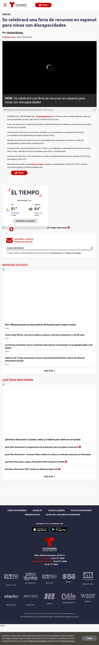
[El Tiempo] (25, 195)
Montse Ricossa (15, 32)
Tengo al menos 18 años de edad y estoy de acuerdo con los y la (44, 253)
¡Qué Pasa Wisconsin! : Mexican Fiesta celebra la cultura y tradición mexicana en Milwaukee (48, 454)
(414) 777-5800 (60, 561)
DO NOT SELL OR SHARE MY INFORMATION (63, 514)
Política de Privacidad (73, 253)
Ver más (49, 370)
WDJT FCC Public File (26, 616)
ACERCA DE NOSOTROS (16, 510)
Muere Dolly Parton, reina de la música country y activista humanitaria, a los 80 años (45, 334)
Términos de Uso (57, 253)
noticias (6, 14)
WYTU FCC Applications (39, 616)
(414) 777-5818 (57, 558)
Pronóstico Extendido (25, 221)
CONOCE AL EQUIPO (56, 510)
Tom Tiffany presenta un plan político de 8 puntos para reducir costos (40, 324)
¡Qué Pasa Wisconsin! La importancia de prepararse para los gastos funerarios (42, 447)
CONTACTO (37, 510)
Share (45, 5)
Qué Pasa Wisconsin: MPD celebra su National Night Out (31, 469)
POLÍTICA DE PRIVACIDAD (81, 510)
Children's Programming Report (63, 616)
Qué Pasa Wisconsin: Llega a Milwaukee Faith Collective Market (35, 461)
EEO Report (50, 616)
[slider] (13, 86)
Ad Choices (75, 616)
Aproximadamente (43, 116)
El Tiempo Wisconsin (57, 227)
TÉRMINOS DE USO (32, 514)
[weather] (7, 209)
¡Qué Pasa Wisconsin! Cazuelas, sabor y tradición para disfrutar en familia (42, 439)
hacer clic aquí (37, 164)
